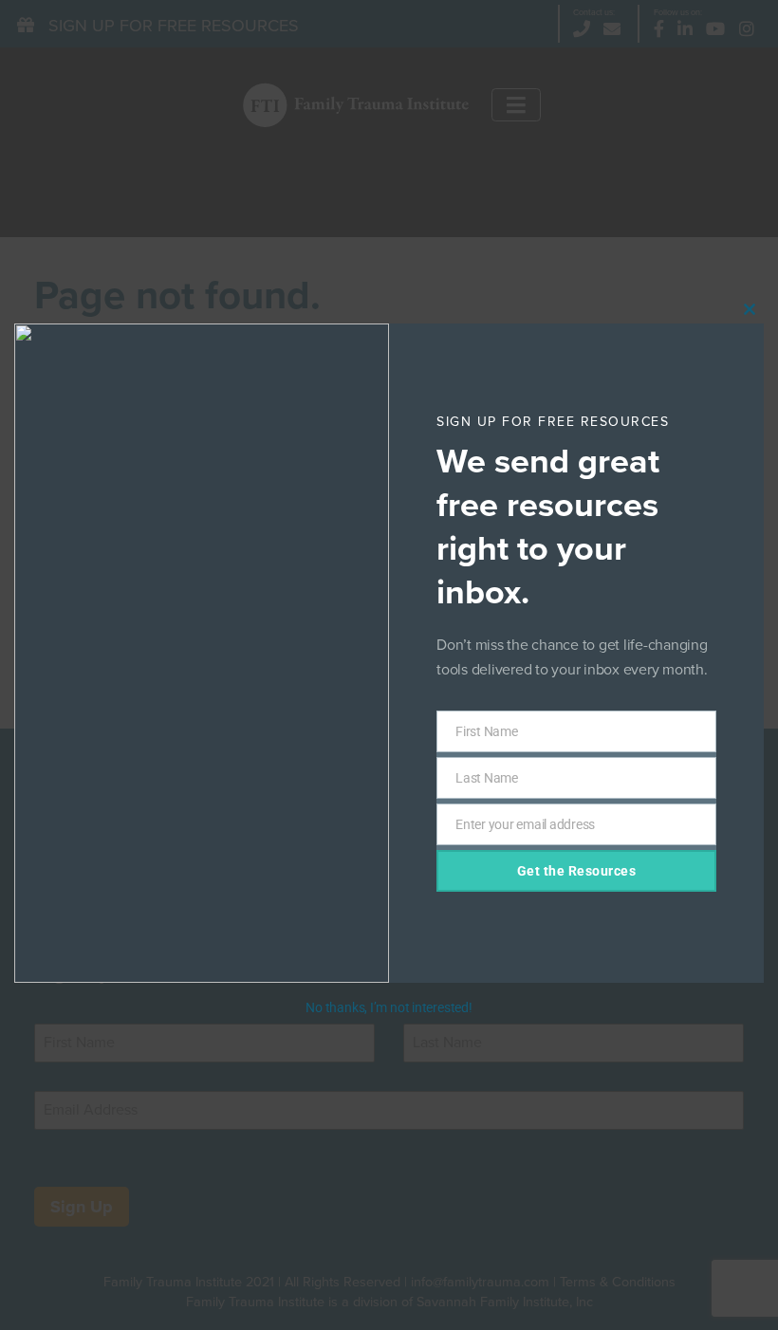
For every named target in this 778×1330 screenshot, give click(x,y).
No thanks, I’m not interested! (389, 1007)
